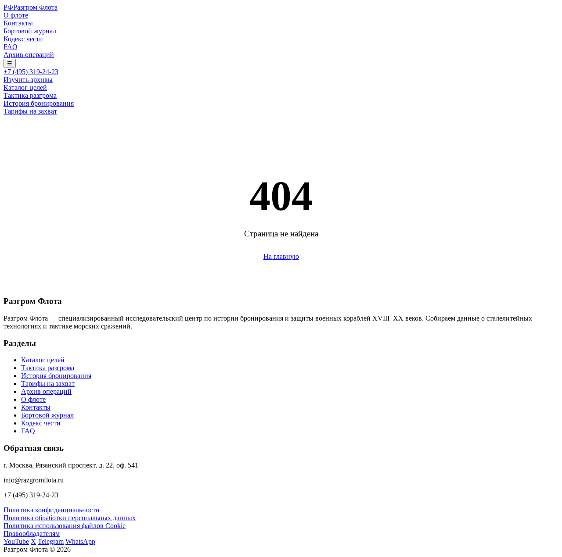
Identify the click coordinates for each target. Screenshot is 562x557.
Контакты (18, 23)
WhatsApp (80, 541)
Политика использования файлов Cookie (65, 525)
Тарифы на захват (30, 111)
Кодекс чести (23, 39)
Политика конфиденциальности (52, 510)
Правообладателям (32, 533)
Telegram (51, 541)
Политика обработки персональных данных (70, 517)
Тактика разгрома (30, 95)
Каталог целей (25, 87)
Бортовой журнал (30, 31)
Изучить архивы (28, 79)
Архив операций (29, 54)
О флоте (16, 15)
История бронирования (39, 103)
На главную (281, 256)
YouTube (16, 541)
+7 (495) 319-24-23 (31, 71)
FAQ (11, 46)
